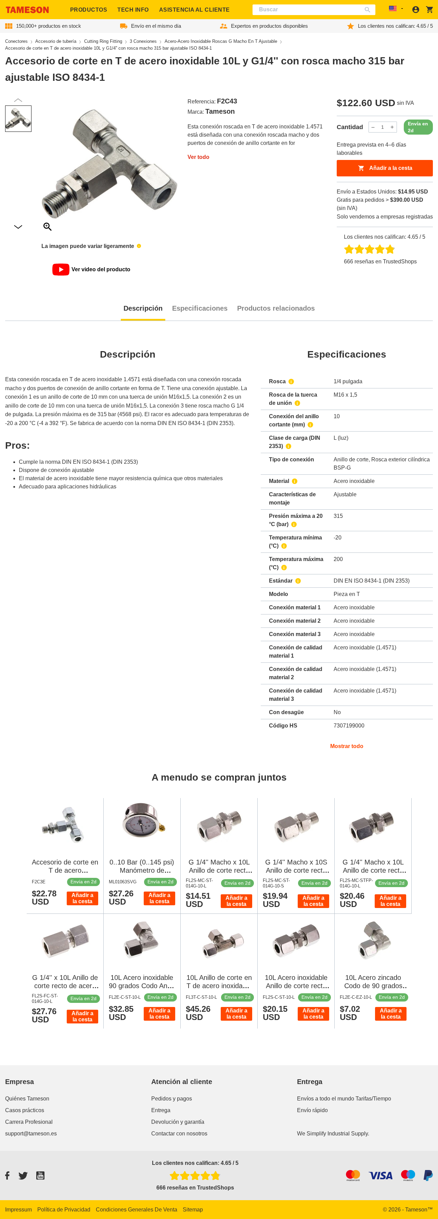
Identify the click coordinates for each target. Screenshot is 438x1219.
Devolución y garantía (177, 1122)
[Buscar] (369, 9)
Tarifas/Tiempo (373, 1099)
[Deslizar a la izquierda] (18, 227)
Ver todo (198, 157)
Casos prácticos (24, 1110)
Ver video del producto (101, 269)
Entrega (160, 1110)
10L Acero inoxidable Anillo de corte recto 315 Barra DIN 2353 (296, 986)
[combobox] (314, 9)
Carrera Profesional (29, 1122)
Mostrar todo (346, 746)
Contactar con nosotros (179, 1133)
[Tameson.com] (27, 9)
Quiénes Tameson (27, 1099)
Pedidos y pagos (171, 1099)
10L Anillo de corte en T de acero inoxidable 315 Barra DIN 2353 (219, 986)
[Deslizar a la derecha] (18, 100)
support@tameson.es (31, 1133)
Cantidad (350, 127)
